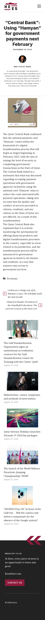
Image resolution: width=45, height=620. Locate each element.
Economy (12, 278)
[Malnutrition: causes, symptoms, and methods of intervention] (22, 388)
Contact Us (15, 582)
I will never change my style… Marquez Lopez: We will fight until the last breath (25, 294)
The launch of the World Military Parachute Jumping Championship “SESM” (22, 472)
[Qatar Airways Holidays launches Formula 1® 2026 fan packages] (22, 425)
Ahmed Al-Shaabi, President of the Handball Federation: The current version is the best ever (21, 305)
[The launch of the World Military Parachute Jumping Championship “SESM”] (22, 462)
